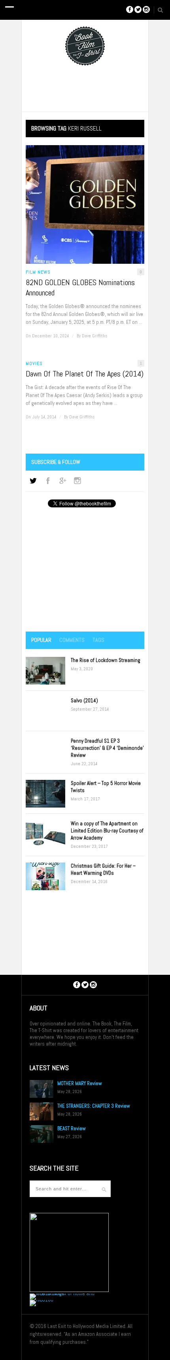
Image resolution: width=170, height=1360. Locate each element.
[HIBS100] (41, 1299)
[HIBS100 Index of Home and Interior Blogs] (62, 1293)
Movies (34, 363)
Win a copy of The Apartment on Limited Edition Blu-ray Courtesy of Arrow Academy (107, 830)
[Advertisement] (85, 570)
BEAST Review (71, 1128)
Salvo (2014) (84, 700)
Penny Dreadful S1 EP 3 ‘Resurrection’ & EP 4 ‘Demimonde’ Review (107, 748)
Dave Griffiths (94, 336)
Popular (41, 639)
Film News (38, 272)
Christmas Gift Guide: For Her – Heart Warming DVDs (103, 869)
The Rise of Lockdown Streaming (105, 660)
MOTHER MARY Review (79, 1083)
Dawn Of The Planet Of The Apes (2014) (85, 374)
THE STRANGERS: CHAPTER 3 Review (93, 1106)
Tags (98, 639)
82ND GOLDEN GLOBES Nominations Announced (80, 287)
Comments (72, 639)
